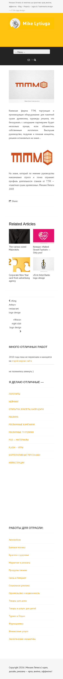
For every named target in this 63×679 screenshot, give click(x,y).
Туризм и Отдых (17, 616)
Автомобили (15, 539)
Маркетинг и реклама (19, 562)
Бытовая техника (17, 547)
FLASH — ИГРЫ (16, 447)
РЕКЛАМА (13, 416)
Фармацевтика (16, 623)
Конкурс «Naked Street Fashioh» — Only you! (42, 249)
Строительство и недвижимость (24, 593)
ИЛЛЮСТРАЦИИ (16, 462)
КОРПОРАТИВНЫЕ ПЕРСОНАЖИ (24, 455)
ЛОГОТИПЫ (14, 393)
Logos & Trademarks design (42, 6)
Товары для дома (18, 600)
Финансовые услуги (18, 631)
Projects (27, 6)
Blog (20, 6)
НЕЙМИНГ (14, 401)
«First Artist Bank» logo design (41, 276)
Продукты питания (18, 570)
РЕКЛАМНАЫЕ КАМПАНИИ (22, 424)
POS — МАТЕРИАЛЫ (18, 439)
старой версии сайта (22, 360)
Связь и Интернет (17, 577)
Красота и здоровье (19, 555)
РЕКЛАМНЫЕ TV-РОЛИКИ (21, 432)
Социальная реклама (19, 585)
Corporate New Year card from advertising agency (19, 278)
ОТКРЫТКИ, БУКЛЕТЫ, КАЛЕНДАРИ (26, 409)
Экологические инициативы (22, 638)
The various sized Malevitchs (17, 248)
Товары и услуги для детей (22, 608)
